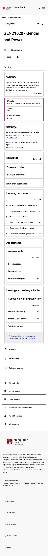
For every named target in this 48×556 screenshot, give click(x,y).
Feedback (10, 501)
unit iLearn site (30, 339)
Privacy (10, 547)
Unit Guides (13, 138)
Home (4, 18)
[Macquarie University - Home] (7, 8)
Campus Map (12, 536)
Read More (37, 93)
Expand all (37, 159)
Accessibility (11, 524)
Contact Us (11, 513)
